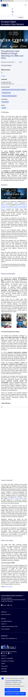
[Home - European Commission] (5, 4)
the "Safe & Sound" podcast (15, 498)
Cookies (3, 663)
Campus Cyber (4, 204)
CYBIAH (16, 203)
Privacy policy (4, 666)
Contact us (3, 655)
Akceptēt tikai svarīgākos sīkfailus (15, 693)
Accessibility (4, 671)
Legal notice (4, 668)
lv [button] (12, 11)
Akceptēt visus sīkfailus (12, 690)
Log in (12, 9)
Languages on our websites (7, 661)
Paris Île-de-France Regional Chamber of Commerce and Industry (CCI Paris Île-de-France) (14, 207)
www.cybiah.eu (9, 586)
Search (12, 14)
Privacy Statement (5, 629)
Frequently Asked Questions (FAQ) (9, 626)
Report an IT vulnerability (7, 658)
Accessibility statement (6, 621)
